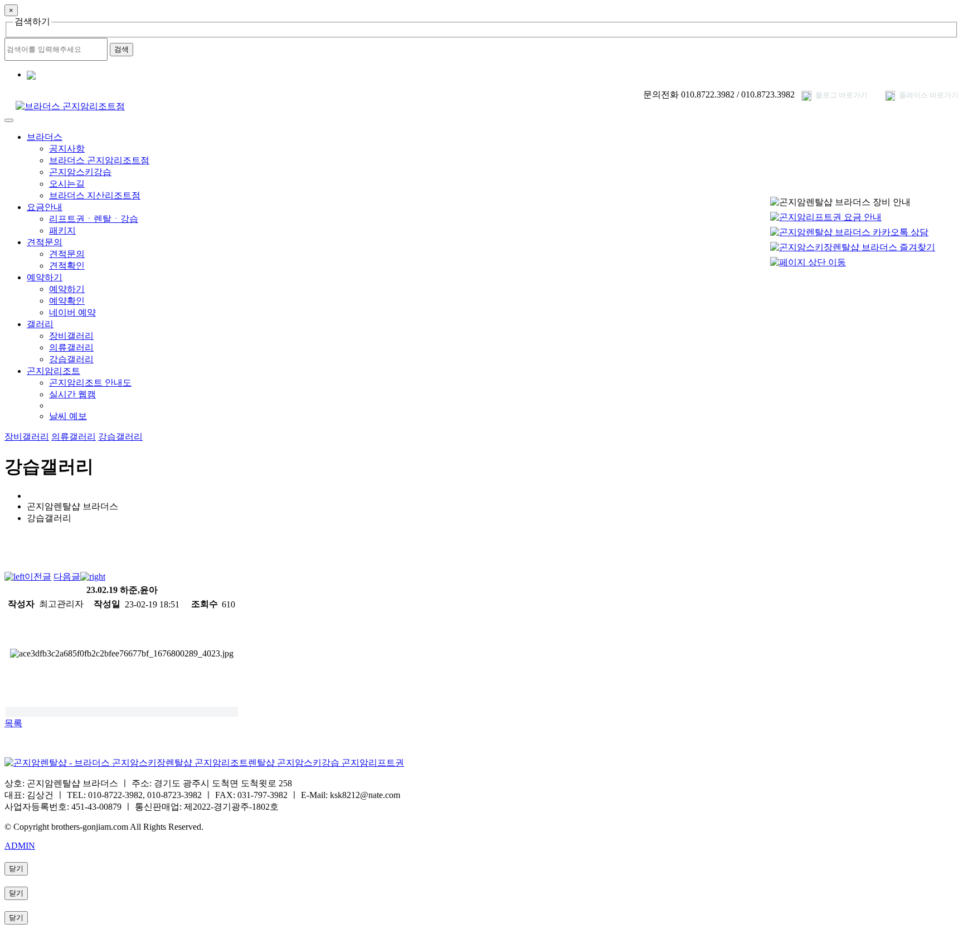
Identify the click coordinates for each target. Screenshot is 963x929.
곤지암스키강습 (80, 172)
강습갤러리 (71, 359)
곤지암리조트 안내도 (90, 382)
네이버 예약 (72, 312)
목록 (13, 723)
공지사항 (67, 148)
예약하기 (44, 277)
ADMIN (19, 845)
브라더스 (44, 137)
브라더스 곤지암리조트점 (99, 160)
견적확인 (67, 265)
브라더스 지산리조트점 (94, 195)
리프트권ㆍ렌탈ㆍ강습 (93, 218)
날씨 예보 (68, 416)
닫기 (16, 868)
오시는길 (67, 183)
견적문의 (44, 242)
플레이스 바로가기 (928, 95)
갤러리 (40, 324)
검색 (121, 49)
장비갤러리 (71, 336)
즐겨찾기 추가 (73, 75)
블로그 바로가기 (841, 95)
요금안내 (44, 207)
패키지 (62, 230)
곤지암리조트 (53, 371)
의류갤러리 (71, 347)
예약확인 (67, 300)
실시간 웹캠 (72, 394)
